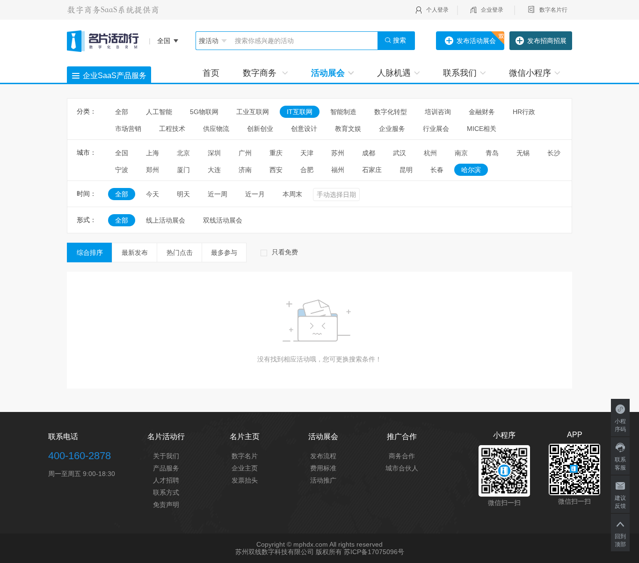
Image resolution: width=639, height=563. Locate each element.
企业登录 (492, 10)
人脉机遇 (394, 73)
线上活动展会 (165, 220)
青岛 (492, 153)
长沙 (553, 153)
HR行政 (527, 111)
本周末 (292, 194)
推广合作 (402, 436)
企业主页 (245, 468)
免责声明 (166, 504)
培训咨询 (438, 111)
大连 (214, 169)
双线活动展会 (222, 220)
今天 (152, 194)
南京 (461, 153)
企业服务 (392, 128)
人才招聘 (166, 480)
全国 (121, 153)
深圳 (214, 153)
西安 (276, 169)
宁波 (121, 169)
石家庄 (372, 169)
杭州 (430, 153)
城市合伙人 (401, 468)
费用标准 (323, 468)
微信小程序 (530, 73)
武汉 (399, 153)
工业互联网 (252, 111)
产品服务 (166, 468)
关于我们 (166, 456)
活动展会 (328, 73)
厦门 (183, 169)
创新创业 (260, 128)
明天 (183, 194)
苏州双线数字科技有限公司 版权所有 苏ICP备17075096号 (319, 552)
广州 (245, 153)
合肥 (306, 169)
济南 (245, 169)
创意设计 (304, 128)
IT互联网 (299, 111)
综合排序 (90, 252)
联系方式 (166, 492)
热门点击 (180, 252)
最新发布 (135, 252)
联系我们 (460, 73)
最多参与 (224, 252)
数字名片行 (553, 10)
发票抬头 (245, 480)
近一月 (255, 194)
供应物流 (216, 128)
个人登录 (437, 10)
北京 (183, 153)
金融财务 (482, 111)
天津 (306, 153)
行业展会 (436, 128)
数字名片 (245, 456)
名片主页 (245, 436)
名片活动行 (166, 436)
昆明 (406, 169)
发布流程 (323, 456)
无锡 (523, 153)
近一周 (217, 194)
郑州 (152, 169)
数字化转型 (390, 111)
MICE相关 (481, 128)
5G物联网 (204, 111)
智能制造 (343, 111)
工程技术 (172, 128)
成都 (368, 153)
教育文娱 (348, 128)
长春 (436, 169)
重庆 (276, 153)
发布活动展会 (476, 40)
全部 (121, 111)
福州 (337, 169)
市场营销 (128, 128)
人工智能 (159, 111)
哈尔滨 (471, 169)
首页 (211, 73)
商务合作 (402, 456)
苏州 (337, 153)
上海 (152, 153)
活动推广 (323, 480)
